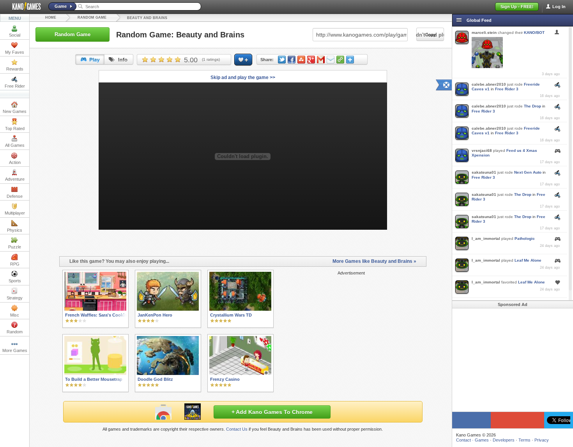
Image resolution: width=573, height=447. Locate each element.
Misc (14, 315)
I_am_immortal (486, 238)
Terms (524, 440)
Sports (15, 280)
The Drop (532, 106)
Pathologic (525, 238)
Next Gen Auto (527, 172)
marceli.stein (484, 32)
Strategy (15, 298)
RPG (14, 264)
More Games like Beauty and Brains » (374, 261)
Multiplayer (15, 213)
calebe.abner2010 (489, 84)
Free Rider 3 (506, 89)
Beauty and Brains (147, 18)
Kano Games (23, 6)
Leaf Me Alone (528, 260)
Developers (504, 440)
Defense (15, 196)
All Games (15, 145)
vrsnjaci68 (482, 150)
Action (15, 162)
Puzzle (14, 247)
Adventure (15, 179)
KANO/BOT (534, 32)
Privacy (541, 440)
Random (15, 331)
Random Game (92, 17)
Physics (14, 230)
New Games (15, 111)
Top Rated (15, 128)
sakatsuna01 (484, 172)
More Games (14, 350)
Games (482, 440)
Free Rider (15, 86)
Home (50, 17)
